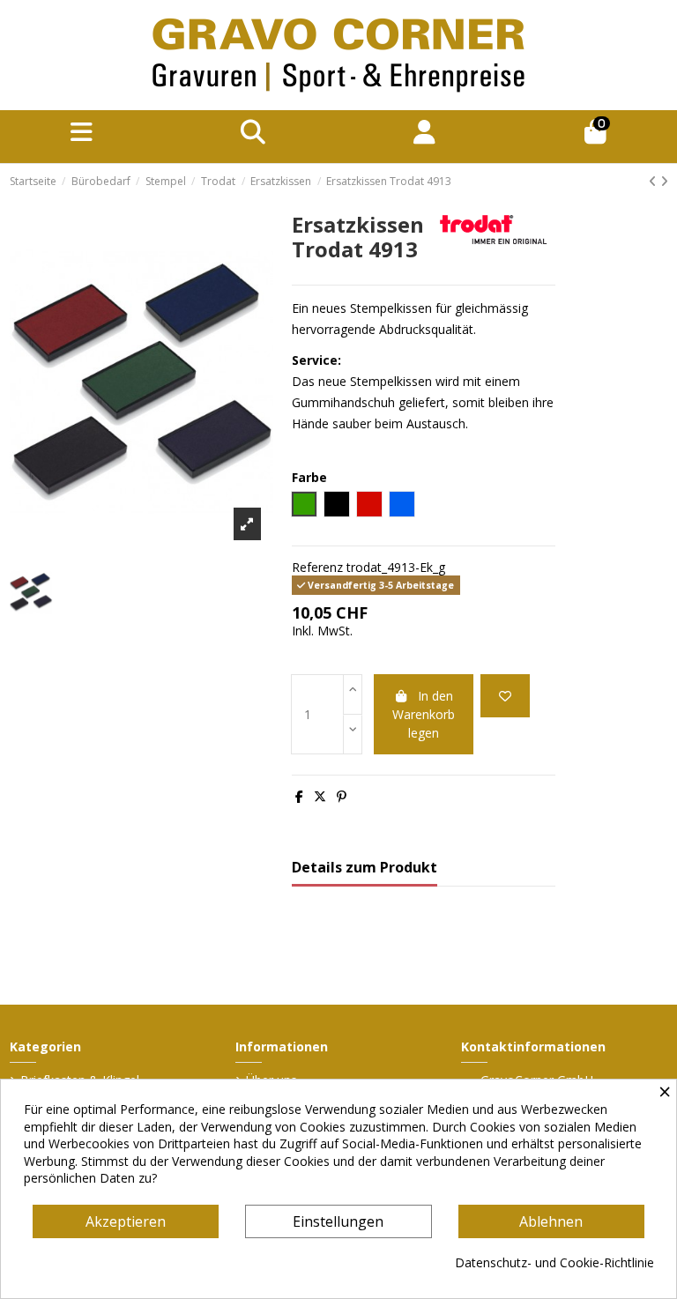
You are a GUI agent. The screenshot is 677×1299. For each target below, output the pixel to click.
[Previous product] (654, 181)
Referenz (317, 567)
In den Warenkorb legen (423, 714)
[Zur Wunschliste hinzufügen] (505, 695)
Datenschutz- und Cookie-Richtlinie (554, 1262)
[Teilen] (299, 796)
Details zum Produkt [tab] (364, 868)
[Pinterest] (341, 796)
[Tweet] (320, 796)
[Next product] (664, 181)
